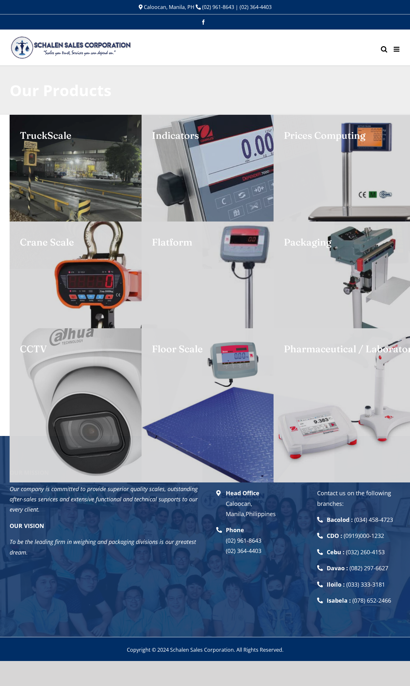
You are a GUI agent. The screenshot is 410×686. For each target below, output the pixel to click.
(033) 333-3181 (365, 584)
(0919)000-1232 (364, 536)
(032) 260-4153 (365, 552)
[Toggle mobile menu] (397, 49)
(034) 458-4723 (373, 519)
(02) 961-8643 (217, 7)
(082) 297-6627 (368, 568)
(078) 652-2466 (371, 600)
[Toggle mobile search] (384, 49)
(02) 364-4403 (256, 7)
